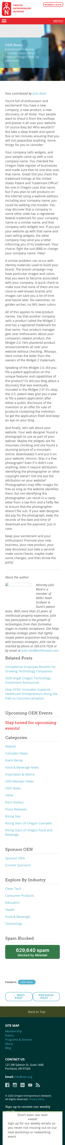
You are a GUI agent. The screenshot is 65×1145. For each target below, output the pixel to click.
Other (9, 795)
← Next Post (19, 996)
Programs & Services (18, 1039)
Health (10, 910)
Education (12, 902)
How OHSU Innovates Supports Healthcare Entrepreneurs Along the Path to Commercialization (31, 693)
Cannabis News (16, 753)
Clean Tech (13, 888)
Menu (58, 21)
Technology (13, 923)
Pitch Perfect (14, 802)
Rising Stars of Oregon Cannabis (28, 823)
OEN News (13, 788)
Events (9, 1035)
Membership (13, 1031)
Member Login (53, 4)
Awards (10, 746)
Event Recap (14, 760)
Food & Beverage (17, 917)
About (9, 1044)
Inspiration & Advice (19, 774)
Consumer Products (19, 895)
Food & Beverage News (22, 767)
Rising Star (13, 816)
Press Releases (16, 809)
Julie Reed (39, 93)
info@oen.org (23, 1077)
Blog (8, 1048)
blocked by (32, 952)
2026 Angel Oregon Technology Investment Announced (28, 680)
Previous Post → (46, 996)
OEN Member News (19, 781)
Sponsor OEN (15, 858)
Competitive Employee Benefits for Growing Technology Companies (30, 669)
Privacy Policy (36, 1099)
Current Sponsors (18, 865)
